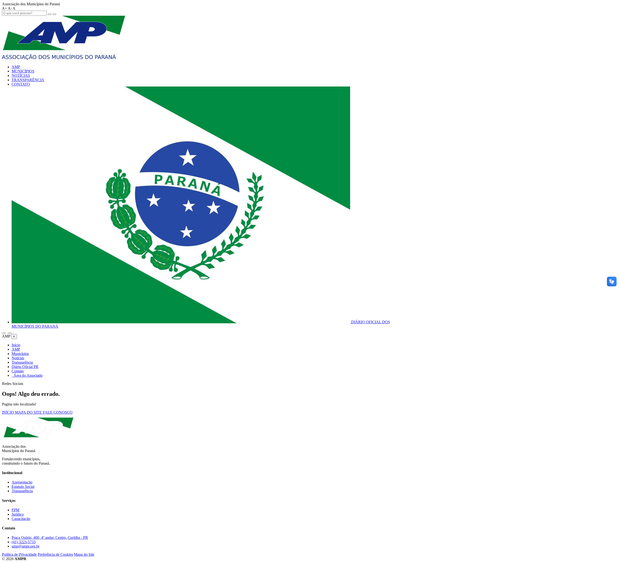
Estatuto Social (23, 486)
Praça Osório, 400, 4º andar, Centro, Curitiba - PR (50, 537)
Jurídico (18, 514)
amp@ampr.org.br (25, 546)
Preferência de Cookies (55, 554)
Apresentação (22, 482)
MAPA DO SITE (29, 412)
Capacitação (21, 519)
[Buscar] (4, 333)
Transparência (22, 491)
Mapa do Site (84, 554)
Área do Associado (27, 375)
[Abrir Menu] (10, 333)
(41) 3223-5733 (24, 542)
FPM (15, 510)
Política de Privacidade (19, 554)
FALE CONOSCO (58, 412)
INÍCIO (8, 412)
